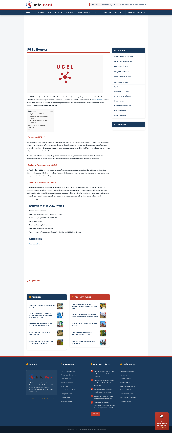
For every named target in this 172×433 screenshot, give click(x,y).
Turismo (69, 12)
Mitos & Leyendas (125, 401)
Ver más (95, 414)
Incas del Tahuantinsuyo (127, 386)
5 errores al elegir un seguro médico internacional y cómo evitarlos (41, 324)
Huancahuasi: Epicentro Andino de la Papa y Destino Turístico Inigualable (104, 382)
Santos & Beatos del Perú (128, 397)
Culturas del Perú (125, 390)
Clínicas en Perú (66, 379)
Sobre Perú (39, 12)
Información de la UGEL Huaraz (37, 126)
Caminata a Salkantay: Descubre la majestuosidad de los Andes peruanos (85, 315)
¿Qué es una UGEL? (37, 114)
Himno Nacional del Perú (127, 371)
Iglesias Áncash (119, 87)
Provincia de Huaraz (35, 244)
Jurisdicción (33, 130)
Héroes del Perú (125, 382)
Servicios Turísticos (136, 12)
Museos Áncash (119, 101)
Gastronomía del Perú (86, 12)
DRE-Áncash (97, 100)
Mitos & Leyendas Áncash (122, 106)
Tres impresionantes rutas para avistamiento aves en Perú (82, 333)
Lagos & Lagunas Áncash (122, 96)
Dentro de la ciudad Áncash (123, 61)
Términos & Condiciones (33, 398)
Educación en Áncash (121, 66)
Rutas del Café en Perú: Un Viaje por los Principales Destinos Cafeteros (104, 373)
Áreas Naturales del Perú (69, 375)
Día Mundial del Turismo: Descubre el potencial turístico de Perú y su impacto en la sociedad (104, 405)
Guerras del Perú (125, 379)
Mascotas (119, 12)
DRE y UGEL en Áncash (121, 72)
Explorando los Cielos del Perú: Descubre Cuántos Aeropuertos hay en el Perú (85, 306)
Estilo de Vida (105, 12)
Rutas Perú (64, 386)
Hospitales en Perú (67, 382)
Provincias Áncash (120, 115)
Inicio (28, 12)
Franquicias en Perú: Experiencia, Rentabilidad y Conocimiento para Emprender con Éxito (40, 315)
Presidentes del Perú (126, 394)
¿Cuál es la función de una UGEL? (39, 117)
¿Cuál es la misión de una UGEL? (39, 122)
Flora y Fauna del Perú (68, 371)
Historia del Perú (125, 375)
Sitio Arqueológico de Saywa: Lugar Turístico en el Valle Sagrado (41, 342)
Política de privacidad (48, 398)
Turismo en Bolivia (66, 401)
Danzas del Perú (55, 12)
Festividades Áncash (121, 82)
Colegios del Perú (66, 394)
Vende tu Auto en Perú (68, 390)
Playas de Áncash (120, 110)
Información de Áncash (121, 91)
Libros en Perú (65, 397)
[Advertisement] (86, 31)
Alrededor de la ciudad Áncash (124, 57)
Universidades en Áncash (122, 76)
